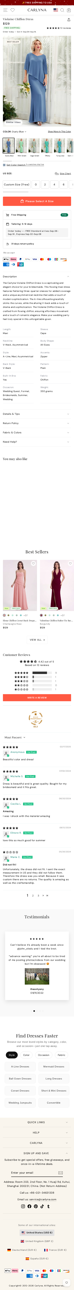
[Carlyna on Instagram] (23, 1206)
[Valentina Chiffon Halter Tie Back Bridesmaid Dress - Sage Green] (54, 615)
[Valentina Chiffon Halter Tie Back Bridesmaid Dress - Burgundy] (41, 615)
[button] (53, 28)
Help (36, 1132)
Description (10, 276)
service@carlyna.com (42, 1199)
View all (36, 639)
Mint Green (21, 145)
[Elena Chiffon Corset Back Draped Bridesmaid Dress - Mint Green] (12, 615)
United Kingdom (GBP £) (39, 1241)
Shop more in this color (59, 131)
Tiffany (46, 145)
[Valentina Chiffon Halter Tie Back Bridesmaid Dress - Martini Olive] (45, 615)
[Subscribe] (60, 1173)
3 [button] (38, 895)
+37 (26, 522)
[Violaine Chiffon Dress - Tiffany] (17, 522)
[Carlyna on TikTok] (42, 1206)
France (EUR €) (58, 1250)
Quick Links (36, 1122)
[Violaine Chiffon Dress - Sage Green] (12, 522)
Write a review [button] (37, 697)
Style (12, 1055)
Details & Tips (11, 413)
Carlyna (36, 1143)
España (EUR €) (39, 1258)
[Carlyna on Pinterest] (36, 1206)
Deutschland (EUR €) (24, 1250)
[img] (10, 747)
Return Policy (11, 423)
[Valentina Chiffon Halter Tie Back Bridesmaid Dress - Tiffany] (58, 615)
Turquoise (59, 145)
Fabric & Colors (12, 432)
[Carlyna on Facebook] (29, 1206)
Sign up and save (36, 1153)
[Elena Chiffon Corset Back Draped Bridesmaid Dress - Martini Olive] (8, 615)
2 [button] (33, 895)
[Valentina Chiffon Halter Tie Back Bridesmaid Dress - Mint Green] (49, 615)
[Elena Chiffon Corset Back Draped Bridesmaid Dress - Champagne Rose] (4, 615)
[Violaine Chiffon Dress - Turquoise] (21, 522)
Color (26, 1055)
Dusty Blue (8, 145)
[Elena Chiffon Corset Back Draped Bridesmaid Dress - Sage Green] (17, 615)
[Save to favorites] (33, 469)
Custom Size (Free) (16, 184)
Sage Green (34, 145)
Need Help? (10, 441)
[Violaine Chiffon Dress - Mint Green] (8, 522)
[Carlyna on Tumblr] (48, 1206)
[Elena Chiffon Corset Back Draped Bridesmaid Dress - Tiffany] (21, 615)
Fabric (61, 1055)
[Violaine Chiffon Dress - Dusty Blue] (4, 522)
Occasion (43, 1055)
